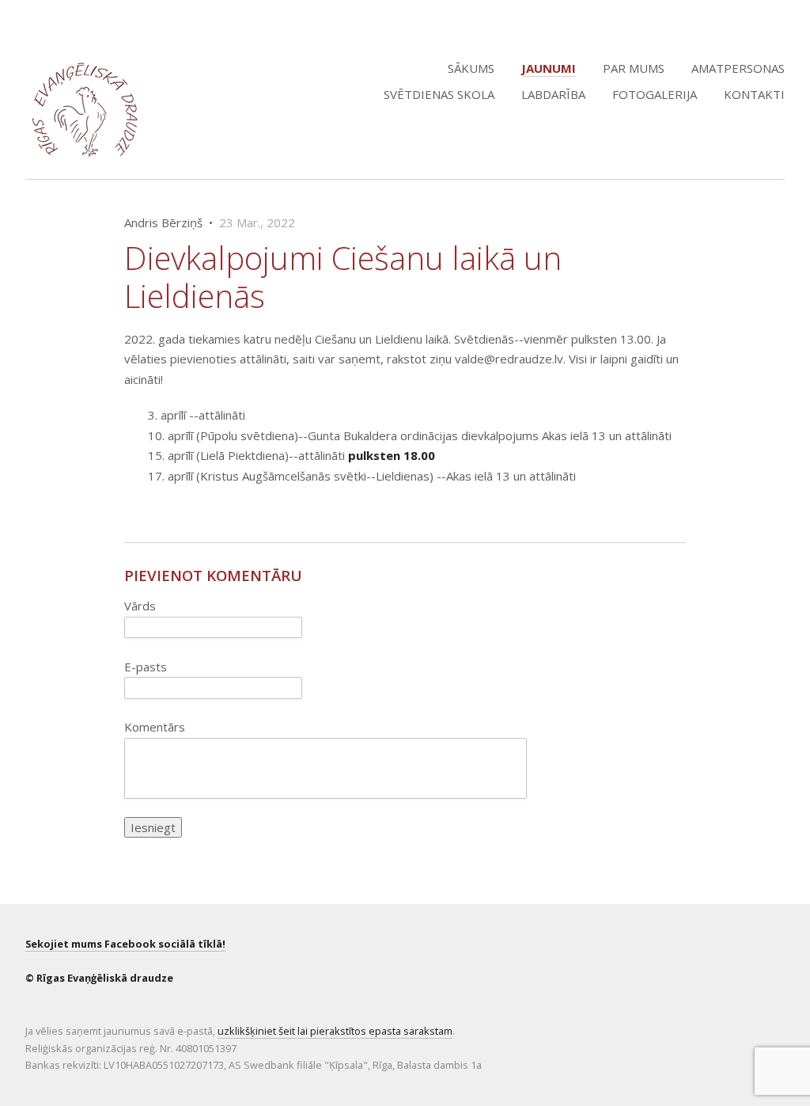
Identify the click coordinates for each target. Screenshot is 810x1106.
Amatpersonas (738, 68)
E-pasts (145, 667)
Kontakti (754, 94)
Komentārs (154, 727)
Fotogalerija (654, 94)
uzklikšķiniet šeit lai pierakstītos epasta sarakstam (335, 1031)
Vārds (140, 606)
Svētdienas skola (439, 94)
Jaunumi (548, 68)
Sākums (471, 68)
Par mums (633, 68)
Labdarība (553, 94)
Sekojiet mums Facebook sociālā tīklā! (125, 944)
